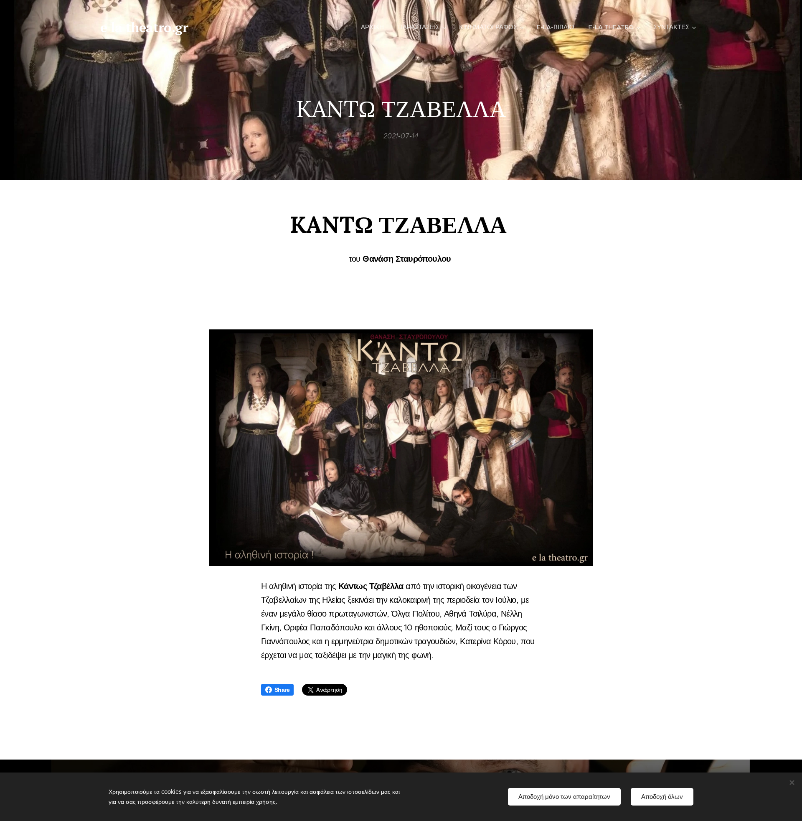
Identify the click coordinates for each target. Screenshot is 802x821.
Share (281, 689)
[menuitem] (372, 27)
